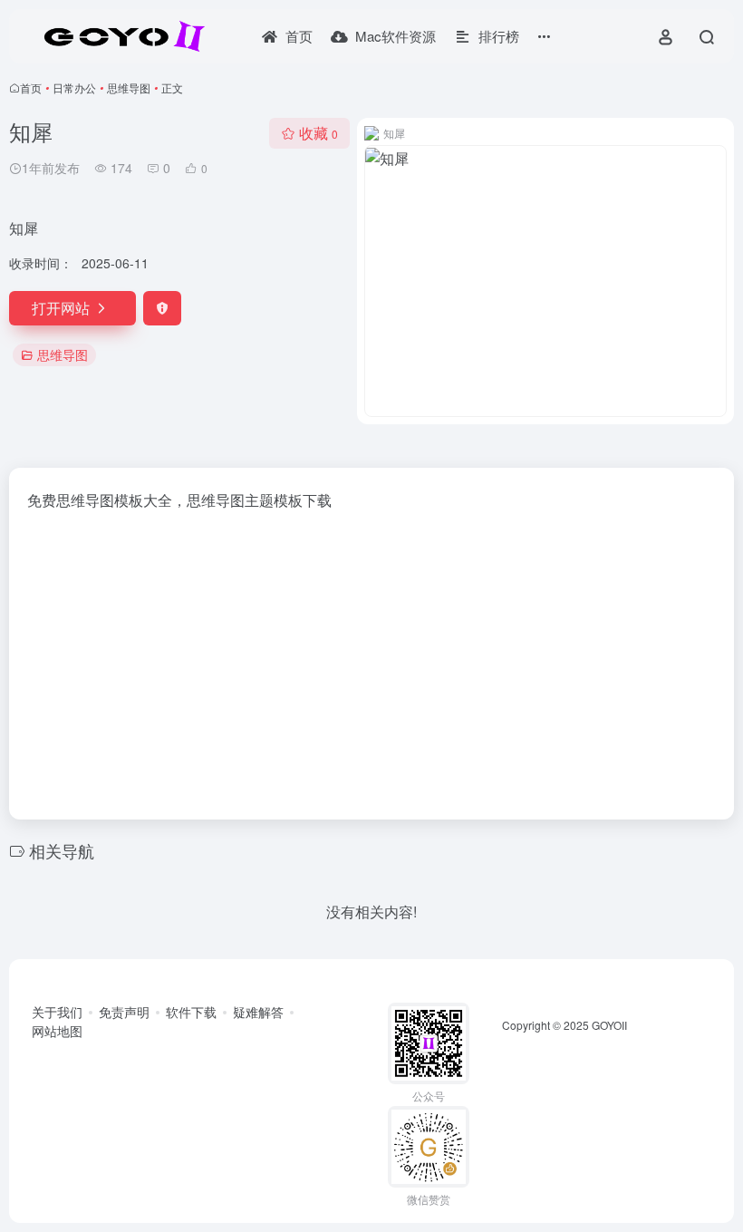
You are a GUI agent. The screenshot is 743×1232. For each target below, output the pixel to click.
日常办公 (74, 87)
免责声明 (124, 1012)
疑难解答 (258, 1012)
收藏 (318, 132)
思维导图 (128, 87)
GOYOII (609, 1025)
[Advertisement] (371, 660)
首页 (31, 87)
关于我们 (57, 1012)
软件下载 (191, 1012)
